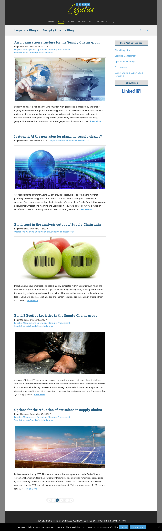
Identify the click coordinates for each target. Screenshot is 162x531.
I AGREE (124, 527)
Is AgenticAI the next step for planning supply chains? (58, 136)
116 (67, 500)
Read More (95, 121)
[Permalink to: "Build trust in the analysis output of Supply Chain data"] (60, 258)
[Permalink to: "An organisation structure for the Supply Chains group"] (60, 79)
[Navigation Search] (112, 20)
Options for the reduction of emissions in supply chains (58, 410)
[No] (159, 527)
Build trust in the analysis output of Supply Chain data (57, 224)
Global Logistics (122, 50)
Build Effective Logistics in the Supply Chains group (55, 315)
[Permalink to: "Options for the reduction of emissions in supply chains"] (60, 447)
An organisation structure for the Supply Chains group (57, 42)
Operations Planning (47, 49)
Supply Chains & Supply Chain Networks (33, 52)
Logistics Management (25, 49)
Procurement (64, 49)
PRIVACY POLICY (138, 527)
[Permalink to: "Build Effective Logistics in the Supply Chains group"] (60, 353)
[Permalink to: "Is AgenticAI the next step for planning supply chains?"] (60, 167)
